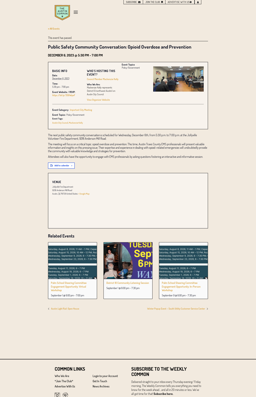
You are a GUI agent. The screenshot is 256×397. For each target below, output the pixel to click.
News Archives (101, 386)
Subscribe (131, 2)
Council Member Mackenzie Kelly (102, 79)
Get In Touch (100, 381)
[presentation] (72, 260)
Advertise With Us (65, 386)
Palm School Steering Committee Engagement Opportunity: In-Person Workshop (181, 286)
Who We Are (62, 375)
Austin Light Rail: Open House (65, 308)
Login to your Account (105, 375)
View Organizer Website (98, 99)
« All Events (54, 28)
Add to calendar (62, 165)
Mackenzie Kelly (76, 122)
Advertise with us (179, 2)
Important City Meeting (81, 109)
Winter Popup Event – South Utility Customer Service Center (176, 308)
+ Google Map (83, 193)
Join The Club (152, 2)
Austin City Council (60, 122)
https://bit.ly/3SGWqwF (63, 95)
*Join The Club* (64, 381)
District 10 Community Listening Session (127, 283)
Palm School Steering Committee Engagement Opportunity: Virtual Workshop (69, 286)
